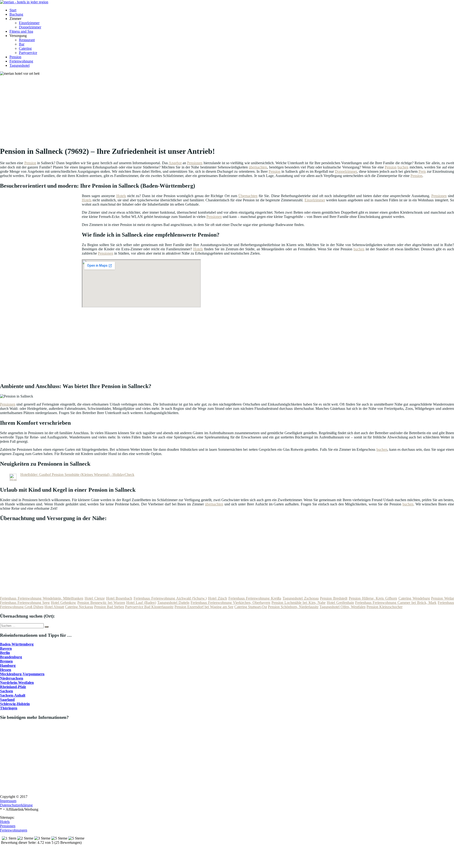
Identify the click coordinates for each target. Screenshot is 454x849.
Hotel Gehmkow (63, 603)
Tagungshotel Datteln (173, 603)
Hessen (5, 670)
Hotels (121, 196)
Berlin (5, 653)
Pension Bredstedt (333, 598)
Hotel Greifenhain (340, 603)
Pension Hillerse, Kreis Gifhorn (373, 598)
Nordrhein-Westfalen (17, 683)
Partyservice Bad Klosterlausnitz (149, 607)
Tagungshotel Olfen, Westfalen (342, 607)
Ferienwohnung (21, 61)
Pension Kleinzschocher (384, 607)
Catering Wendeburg (414, 598)
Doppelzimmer (30, 27)
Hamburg (8, 665)
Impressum (8, 801)
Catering (25, 48)
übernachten (258, 167)
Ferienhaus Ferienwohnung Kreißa (254, 598)
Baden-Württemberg (17, 644)
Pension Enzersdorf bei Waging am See (204, 607)
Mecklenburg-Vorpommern (22, 674)
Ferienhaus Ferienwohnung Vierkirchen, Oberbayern (230, 603)
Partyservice (28, 53)
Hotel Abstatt (54, 607)
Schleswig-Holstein (15, 704)
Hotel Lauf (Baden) (141, 603)
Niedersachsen (11, 678)
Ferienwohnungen (13, 830)
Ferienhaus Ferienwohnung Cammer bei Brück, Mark (396, 603)
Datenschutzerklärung (16, 805)
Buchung (16, 14)
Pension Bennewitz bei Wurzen (101, 603)
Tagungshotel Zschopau (301, 598)
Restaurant (27, 40)
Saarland (7, 700)
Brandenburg (11, 657)
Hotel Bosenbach (119, 598)
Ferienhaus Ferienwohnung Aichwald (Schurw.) (170, 598)
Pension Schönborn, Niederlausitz (293, 607)
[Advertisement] (145, 109)
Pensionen (194, 163)
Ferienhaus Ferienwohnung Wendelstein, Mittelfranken (41, 598)
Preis (422, 171)
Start (12, 10)
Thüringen (8, 708)
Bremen (6, 661)
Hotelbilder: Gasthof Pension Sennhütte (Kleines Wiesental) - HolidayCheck (77, 475)
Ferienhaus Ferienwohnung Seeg (25, 603)
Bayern (6, 648)
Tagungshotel (19, 65)
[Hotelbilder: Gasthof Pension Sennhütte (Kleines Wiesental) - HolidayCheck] (13, 480)
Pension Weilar (442, 598)
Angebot (175, 163)
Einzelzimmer (29, 23)
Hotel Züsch (217, 598)
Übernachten (248, 196)
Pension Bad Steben (109, 607)
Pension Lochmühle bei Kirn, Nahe (298, 603)
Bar (21, 44)
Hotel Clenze (95, 598)
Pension (15, 57)
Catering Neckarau (79, 607)
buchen (402, 167)
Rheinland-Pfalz (13, 687)
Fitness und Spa (21, 31)
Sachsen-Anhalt (12, 695)
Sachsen (6, 691)
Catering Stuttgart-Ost (250, 607)
